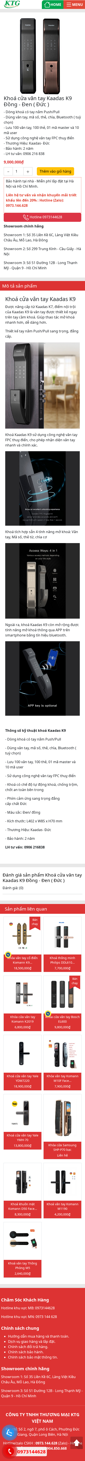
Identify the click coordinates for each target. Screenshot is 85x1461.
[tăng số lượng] (27, 171)
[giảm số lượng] (8, 171)
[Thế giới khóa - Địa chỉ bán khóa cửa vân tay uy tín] (12, 4)
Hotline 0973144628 (45, 217)
